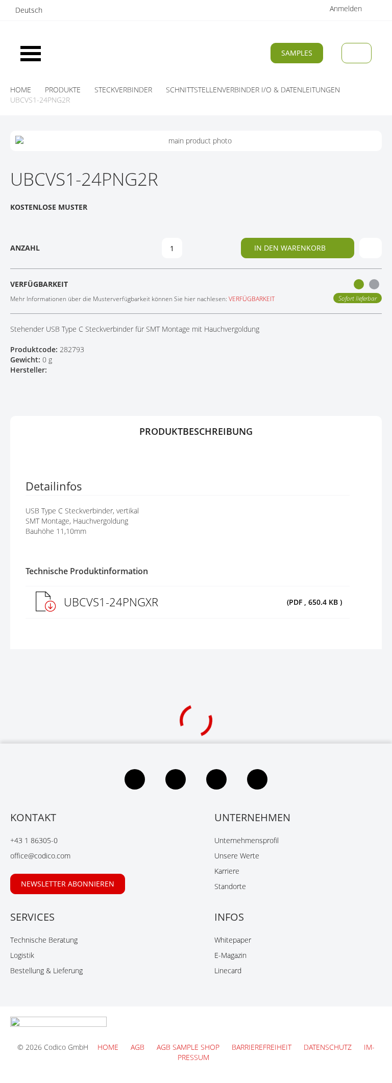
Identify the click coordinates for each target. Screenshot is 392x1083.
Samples (296, 53)
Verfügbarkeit (252, 298)
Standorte (230, 886)
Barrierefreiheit (262, 1047)
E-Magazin (230, 955)
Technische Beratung (44, 940)
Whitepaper (232, 940)
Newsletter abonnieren (67, 884)
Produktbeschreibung (196, 431)
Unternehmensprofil (246, 840)
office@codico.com (40, 855)
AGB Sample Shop (189, 1047)
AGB (138, 1047)
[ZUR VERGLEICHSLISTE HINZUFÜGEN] (370, 248)
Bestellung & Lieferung (46, 970)
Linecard (227, 970)
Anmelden (347, 8)
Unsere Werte (236, 855)
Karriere (226, 871)
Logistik (22, 955)
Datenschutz (329, 1047)
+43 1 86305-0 (34, 840)
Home (108, 1047)
